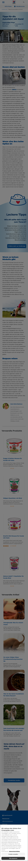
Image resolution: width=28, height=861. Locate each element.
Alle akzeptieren (13, 858)
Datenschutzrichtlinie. (14, 851)
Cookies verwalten (13, 854)
